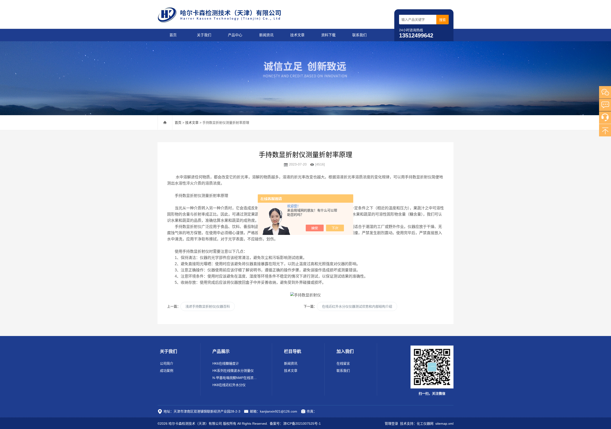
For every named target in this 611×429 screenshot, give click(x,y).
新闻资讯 (266, 35)
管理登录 (391, 423)
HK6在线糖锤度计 (225, 363)
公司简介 (166, 363)
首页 (173, 35)
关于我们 (204, 35)
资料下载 (328, 35)
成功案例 (166, 370)
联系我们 (359, 35)
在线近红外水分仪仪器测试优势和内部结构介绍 (357, 306)
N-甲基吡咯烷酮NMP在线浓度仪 (236, 378)
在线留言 (343, 363)
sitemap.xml (444, 423)
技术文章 (297, 35)
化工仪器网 (425, 423)
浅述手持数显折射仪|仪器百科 (207, 306)
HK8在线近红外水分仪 (229, 385)
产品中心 (235, 35)
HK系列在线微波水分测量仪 (233, 370)
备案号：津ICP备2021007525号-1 (295, 423)
